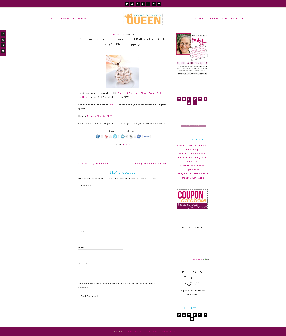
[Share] (123, 144)
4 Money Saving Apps (192, 177)
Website (82, 263)
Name (82, 231)
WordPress (163, 331)
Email (82, 247)
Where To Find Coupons (192, 153)
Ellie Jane (132, 331)
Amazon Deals (118, 34)
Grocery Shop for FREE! (100, 116)
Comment (84, 185)
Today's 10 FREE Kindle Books (192, 173)
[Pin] (129, 144)
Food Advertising (196, 259)
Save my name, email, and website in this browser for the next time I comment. (116, 285)
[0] (2, 86)
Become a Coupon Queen (143, 19)
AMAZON (114, 104)
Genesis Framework (148, 331)
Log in (172, 331)
